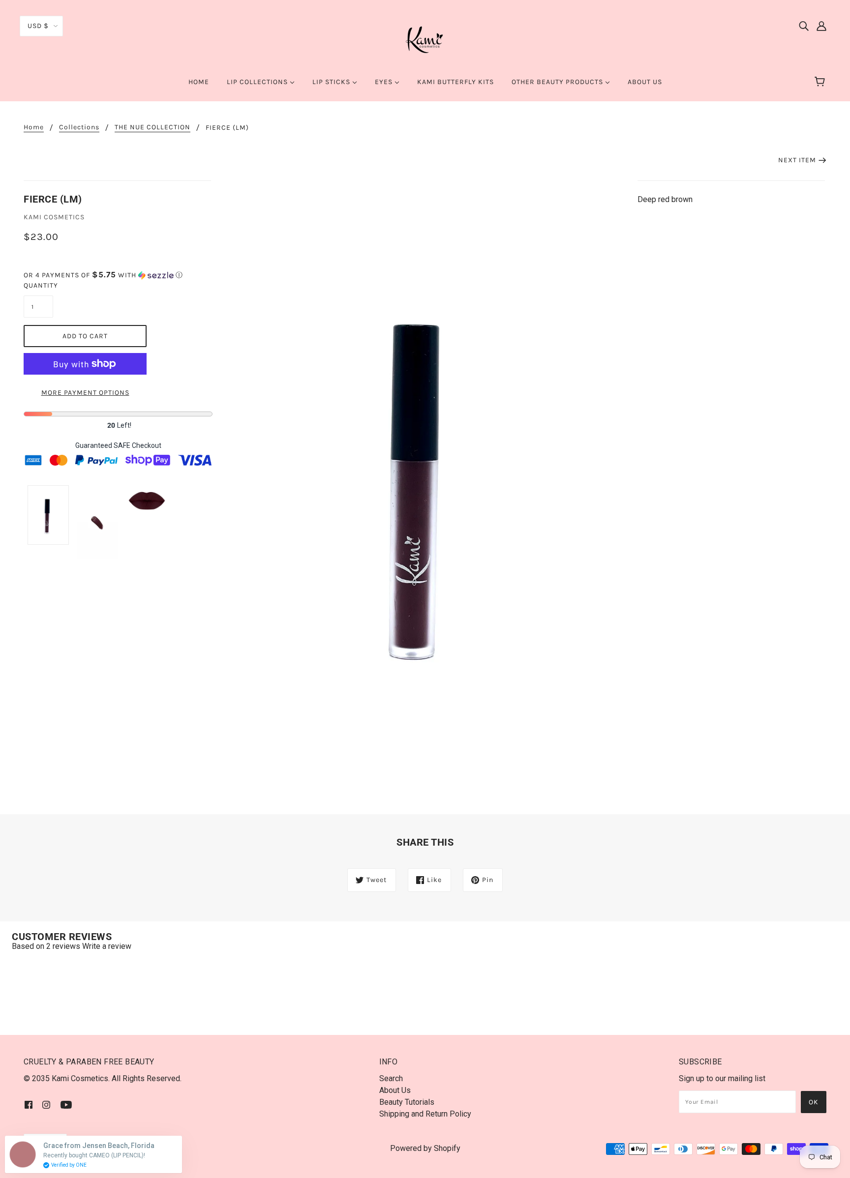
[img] (804, 25)
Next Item (797, 160)
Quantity (38, 285)
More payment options (85, 392)
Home (34, 127)
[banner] (425, 38)
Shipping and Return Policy (425, 1114)
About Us (395, 1090)
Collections (79, 127)
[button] (118, 275)
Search (391, 1078)
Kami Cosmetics (54, 217)
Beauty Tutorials (406, 1102)
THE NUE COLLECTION (152, 127)
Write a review (106, 946)
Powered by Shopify (425, 1148)
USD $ (38, 26)
